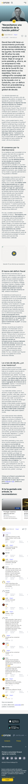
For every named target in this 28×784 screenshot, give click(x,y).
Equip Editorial (8, 34)
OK (14, 258)
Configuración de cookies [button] (7, 777)
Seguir (15, 34)
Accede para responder (12, 542)
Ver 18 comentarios (6, 532)
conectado (17, 705)
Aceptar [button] (7, 779)
